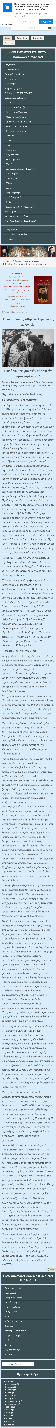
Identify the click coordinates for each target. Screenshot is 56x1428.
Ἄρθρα (8, 102)
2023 (7, 1412)
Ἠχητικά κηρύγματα (13, 88)
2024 (7, 1409)
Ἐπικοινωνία (37, 38)
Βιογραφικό (10, 64)
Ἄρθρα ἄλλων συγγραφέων (16, 234)
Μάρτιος (10, 1398)
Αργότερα (28, 21)
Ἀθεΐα (8, 202)
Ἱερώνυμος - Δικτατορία (15, 1330)
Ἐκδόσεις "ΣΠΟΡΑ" (13, 211)
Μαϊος (9, 1392)
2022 (7, 1415)
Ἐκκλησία (9, 135)
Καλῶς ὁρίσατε (22, 38)
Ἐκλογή (8, 1316)
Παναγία (9, 188)
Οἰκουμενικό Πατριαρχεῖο (17, 126)
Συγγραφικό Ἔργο (12, 1349)
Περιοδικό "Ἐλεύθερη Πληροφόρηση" (20, 221)
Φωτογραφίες (10, 83)
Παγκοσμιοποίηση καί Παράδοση (19, 169)
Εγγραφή (46, 21)
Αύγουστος (11, 1384)
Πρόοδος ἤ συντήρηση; (15, 197)
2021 (7, 1418)
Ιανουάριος (11, 1404)
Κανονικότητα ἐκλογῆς (14, 74)
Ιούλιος (9, 1387)
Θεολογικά (10, 150)
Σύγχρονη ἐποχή (12, 192)
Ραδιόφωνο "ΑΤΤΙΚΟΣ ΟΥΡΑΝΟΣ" (19, 93)
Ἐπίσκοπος (10, 145)
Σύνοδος (9, 140)
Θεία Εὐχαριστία (12, 159)
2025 (7, 1407)
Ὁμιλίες (8, 1340)
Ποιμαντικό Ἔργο (12, 1335)
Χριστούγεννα (11, 178)
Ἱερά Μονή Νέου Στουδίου (16, 216)
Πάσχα (8, 183)
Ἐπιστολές (9, 1354)
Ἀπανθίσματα (10, 239)
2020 (7, 1421)
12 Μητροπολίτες (12, 229)
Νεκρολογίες (10, 79)
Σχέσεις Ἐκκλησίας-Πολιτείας (18, 121)
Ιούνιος (9, 1389)
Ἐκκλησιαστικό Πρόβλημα (16, 107)
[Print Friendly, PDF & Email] (51, 1269)
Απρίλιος (10, 1395)
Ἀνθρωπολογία (12, 154)
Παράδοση (10, 164)
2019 (7, 1424)
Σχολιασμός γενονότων (15, 131)
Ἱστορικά (9, 1326)
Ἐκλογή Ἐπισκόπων (13, 1321)
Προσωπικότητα (12, 69)
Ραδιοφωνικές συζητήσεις (15, 98)
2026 (7, 1381)
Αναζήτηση (9, 43)
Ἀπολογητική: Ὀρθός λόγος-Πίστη (20, 206)
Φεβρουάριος (12, 1401)
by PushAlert (8, 24)
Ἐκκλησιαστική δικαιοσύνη (17, 112)
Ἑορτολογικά (11, 173)
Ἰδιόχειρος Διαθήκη (13, 1297)
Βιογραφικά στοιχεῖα (14, 1288)
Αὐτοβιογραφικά (12, 1302)
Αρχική (7, 38)
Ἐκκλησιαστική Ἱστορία (15, 117)
